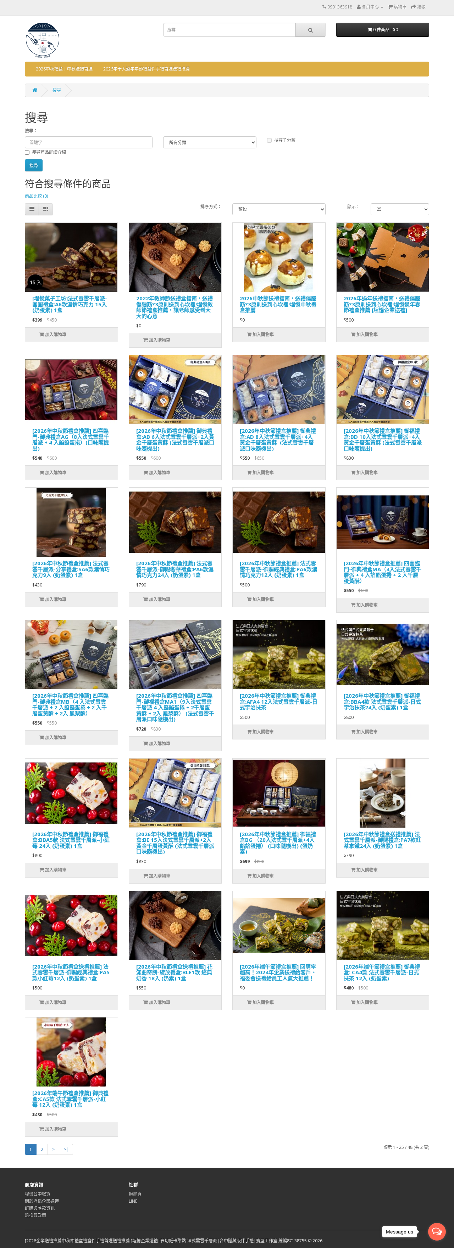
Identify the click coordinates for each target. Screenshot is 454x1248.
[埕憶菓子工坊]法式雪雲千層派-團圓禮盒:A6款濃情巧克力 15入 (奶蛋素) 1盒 (69, 304)
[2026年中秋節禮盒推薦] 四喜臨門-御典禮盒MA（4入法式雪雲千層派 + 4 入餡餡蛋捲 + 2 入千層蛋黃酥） (382, 572)
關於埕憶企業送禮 (42, 1201)
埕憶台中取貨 (37, 1194)
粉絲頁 (135, 1194)
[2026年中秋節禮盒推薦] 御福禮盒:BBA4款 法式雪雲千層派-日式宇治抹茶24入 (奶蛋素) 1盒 (382, 701)
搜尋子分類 (284, 140)
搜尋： (31, 131)
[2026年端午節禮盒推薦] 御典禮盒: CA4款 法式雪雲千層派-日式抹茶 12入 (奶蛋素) (382, 972)
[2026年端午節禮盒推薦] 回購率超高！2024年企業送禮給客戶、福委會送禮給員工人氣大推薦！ (278, 972)
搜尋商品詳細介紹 (49, 152)
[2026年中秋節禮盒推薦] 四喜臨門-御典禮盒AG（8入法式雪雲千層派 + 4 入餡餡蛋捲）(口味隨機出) (70, 439)
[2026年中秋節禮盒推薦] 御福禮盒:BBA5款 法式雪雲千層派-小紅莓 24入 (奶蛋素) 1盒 (71, 839)
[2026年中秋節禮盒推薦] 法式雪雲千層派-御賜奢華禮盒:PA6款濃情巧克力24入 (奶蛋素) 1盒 (175, 569)
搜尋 (56, 90)
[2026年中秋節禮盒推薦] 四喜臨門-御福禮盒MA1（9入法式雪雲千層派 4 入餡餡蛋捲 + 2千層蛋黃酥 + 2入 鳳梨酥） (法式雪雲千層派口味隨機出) (175, 707)
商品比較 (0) (36, 196)
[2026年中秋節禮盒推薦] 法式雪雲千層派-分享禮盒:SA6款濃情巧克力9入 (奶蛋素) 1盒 (71, 569)
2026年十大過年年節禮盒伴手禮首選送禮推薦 (146, 69)
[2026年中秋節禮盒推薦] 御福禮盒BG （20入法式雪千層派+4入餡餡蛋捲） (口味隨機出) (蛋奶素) (278, 842)
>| (65, 1149)
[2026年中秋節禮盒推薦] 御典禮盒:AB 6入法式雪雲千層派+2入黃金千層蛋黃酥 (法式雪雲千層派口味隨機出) (175, 439)
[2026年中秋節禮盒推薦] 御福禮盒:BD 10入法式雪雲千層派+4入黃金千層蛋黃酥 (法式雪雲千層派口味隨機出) (383, 439)
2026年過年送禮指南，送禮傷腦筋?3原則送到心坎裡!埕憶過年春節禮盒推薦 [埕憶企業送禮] (382, 304)
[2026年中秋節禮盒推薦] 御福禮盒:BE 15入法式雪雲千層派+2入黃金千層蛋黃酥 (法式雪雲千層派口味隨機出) (175, 842)
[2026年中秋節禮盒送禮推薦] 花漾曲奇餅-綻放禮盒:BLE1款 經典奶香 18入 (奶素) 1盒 (174, 972)
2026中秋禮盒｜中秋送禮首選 (64, 69)
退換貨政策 (35, 1215)
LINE (133, 1201)
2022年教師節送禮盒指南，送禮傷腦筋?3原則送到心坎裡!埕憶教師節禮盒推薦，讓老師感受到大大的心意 (174, 307)
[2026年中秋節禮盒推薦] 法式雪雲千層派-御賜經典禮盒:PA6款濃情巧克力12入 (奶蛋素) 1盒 (278, 569)
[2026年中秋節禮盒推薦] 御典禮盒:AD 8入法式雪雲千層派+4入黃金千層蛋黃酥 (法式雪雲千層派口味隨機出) (278, 439)
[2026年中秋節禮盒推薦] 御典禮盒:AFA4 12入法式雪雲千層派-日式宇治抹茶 (278, 701)
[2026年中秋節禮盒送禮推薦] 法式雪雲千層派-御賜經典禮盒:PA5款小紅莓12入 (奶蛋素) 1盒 (71, 972)
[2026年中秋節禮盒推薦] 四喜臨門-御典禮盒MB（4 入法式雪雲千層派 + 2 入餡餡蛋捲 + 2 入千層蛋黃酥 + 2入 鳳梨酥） (70, 704)
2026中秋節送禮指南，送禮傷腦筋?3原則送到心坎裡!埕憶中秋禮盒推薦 (278, 304)
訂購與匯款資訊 (40, 1208)
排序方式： (211, 207)
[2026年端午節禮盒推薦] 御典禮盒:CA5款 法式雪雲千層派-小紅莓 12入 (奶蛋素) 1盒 (70, 1098)
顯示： (353, 207)
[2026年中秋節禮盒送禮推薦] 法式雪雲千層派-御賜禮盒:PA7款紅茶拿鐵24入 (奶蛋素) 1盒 (382, 839)
